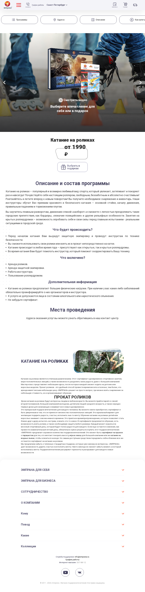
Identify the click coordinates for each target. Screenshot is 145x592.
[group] (19, 20)
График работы (38, 5)
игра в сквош (75, 435)
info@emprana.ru (82, 557)
